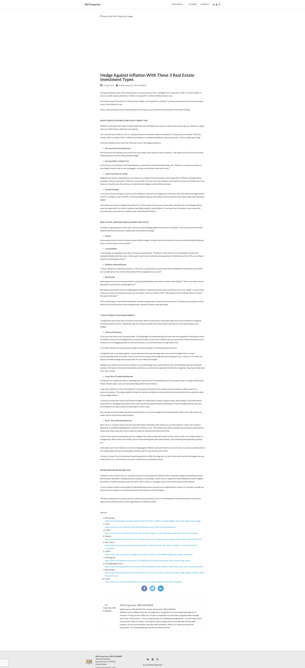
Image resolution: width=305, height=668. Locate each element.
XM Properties (92, 4)
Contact (205, 4)
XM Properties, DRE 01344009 (136, 605)
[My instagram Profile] (219, 4)
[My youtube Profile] (217, 4)
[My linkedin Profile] (214, 4)
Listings (192, 4)
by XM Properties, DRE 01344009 (132, 85)
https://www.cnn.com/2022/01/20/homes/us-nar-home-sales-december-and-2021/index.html (143, 582)
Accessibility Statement (152, 665)
